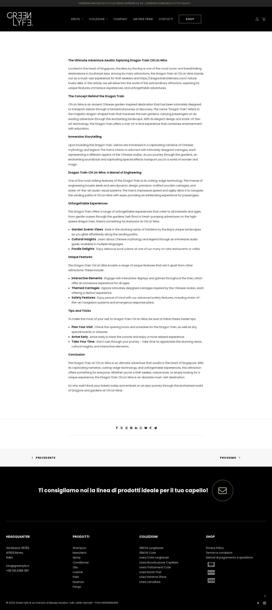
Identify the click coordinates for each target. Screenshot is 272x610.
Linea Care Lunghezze (154, 557)
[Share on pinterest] (131, 428)
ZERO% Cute (147, 553)
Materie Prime (143, 19)
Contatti (166, 19)
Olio (75, 567)
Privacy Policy (215, 548)
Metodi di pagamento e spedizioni (229, 557)
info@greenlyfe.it (17, 566)
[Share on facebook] (117, 428)
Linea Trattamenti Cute (155, 567)
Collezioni (97, 19)
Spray (76, 557)
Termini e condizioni (219, 553)
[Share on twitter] (121, 428)
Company (120, 19)
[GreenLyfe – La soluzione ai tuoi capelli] (19, 19)
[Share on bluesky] (145, 428)
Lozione (78, 572)
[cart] (263, 19)
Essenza (78, 582)
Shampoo (79, 548)
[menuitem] (77, 19)
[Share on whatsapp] (141, 428)
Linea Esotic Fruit (150, 572)
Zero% (75, 19)
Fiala (76, 577)
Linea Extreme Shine (152, 577)
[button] (222, 490)
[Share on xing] (150, 428)
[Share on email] (155, 428)
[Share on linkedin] (136, 428)
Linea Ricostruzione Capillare (158, 562)
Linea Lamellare (149, 582)
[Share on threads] (126, 428)
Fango (77, 587)
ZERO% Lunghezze (151, 548)
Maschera (79, 553)
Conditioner (81, 562)
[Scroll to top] (265, 595)
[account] (258, 19)
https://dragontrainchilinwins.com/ (163, 78)
